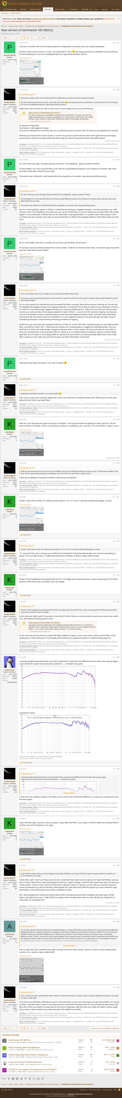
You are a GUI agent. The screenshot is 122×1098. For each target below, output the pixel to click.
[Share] (113, 42)
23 (38, 38)
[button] (66, 9)
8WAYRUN (72, 1096)
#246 (117, 285)
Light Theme (8, 1090)
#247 (117, 359)
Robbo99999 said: (27, 926)
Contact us (83, 1090)
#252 (117, 541)
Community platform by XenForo (48, 1094)
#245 (117, 239)
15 (31, 38)
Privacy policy (107, 1090)
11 (17, 38)
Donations (74, 9)
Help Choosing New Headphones (24, 1047)
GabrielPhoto (12, 1072)
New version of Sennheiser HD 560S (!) (44, 112)
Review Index (35, 9)
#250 (117, 463)
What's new (59, 9)
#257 (117, 819)
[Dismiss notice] (118, 19)
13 (24, 38)
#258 (117, 865)
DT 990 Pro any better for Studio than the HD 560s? (32, 1069)
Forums (48, 9)
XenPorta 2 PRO (52, 1096)
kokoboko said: (26, 468)
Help (115, 1090)
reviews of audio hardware (44, 19)
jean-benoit (12, 1042)
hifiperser (11, 1057)
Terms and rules (94, 1090)
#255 (117, 657)
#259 (117, 922)
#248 (117, 385)
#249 (117, 419)
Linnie (113, 1057)
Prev (5, 38)
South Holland (12, 682)
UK (16, 113)
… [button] (13, 38)
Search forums (16, 13)
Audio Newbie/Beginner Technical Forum (38, 1064)
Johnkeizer (111, 1049)
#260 (117, 987)
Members (86, 9)
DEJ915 (112, 1071)
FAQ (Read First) (9, 9)
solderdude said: (26, 773)
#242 (117, 90)
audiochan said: (26, 992)
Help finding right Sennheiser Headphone (28, 1054)
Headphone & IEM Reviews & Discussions (40, 1042)
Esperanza (11, 1050)
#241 (117, 43)
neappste (11, 1064)
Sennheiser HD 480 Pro (19, 1040)
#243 (117, 160)
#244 (117, 186)
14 (28, 38)
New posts (5, 13)
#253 (117, 575)
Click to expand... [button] (69, 793)
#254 (117, 602)
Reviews (23, 9)
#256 (117, 769)
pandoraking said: (27, 94)
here (111, 19)
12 (20, 38)
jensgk (5, 34)
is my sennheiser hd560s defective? (25, 1062)
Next (43, 38)
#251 (117, 497)
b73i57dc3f (111, 1042)
